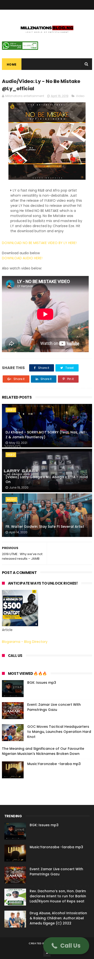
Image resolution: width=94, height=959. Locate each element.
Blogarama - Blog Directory (24, 641)
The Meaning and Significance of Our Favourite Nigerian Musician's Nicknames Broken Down (43, 751)
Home (12, 64)
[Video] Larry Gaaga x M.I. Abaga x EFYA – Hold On (47, 479)
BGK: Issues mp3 (41, 682)
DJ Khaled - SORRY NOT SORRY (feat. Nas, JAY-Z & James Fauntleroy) (46, 434)
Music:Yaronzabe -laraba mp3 (54, 763)
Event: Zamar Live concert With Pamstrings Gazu (54, 707)
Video (80, 96)
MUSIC (11, 499)
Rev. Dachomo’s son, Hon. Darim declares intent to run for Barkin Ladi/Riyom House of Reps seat (58, 896)
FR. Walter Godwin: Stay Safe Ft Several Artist (45, 526)
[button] (66, 945)
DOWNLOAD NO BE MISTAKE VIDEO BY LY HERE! (39, 242)
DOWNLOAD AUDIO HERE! (22, 258)
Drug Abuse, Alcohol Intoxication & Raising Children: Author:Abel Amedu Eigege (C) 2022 (58, 918)
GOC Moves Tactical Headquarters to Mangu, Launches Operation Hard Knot (59, 731)
